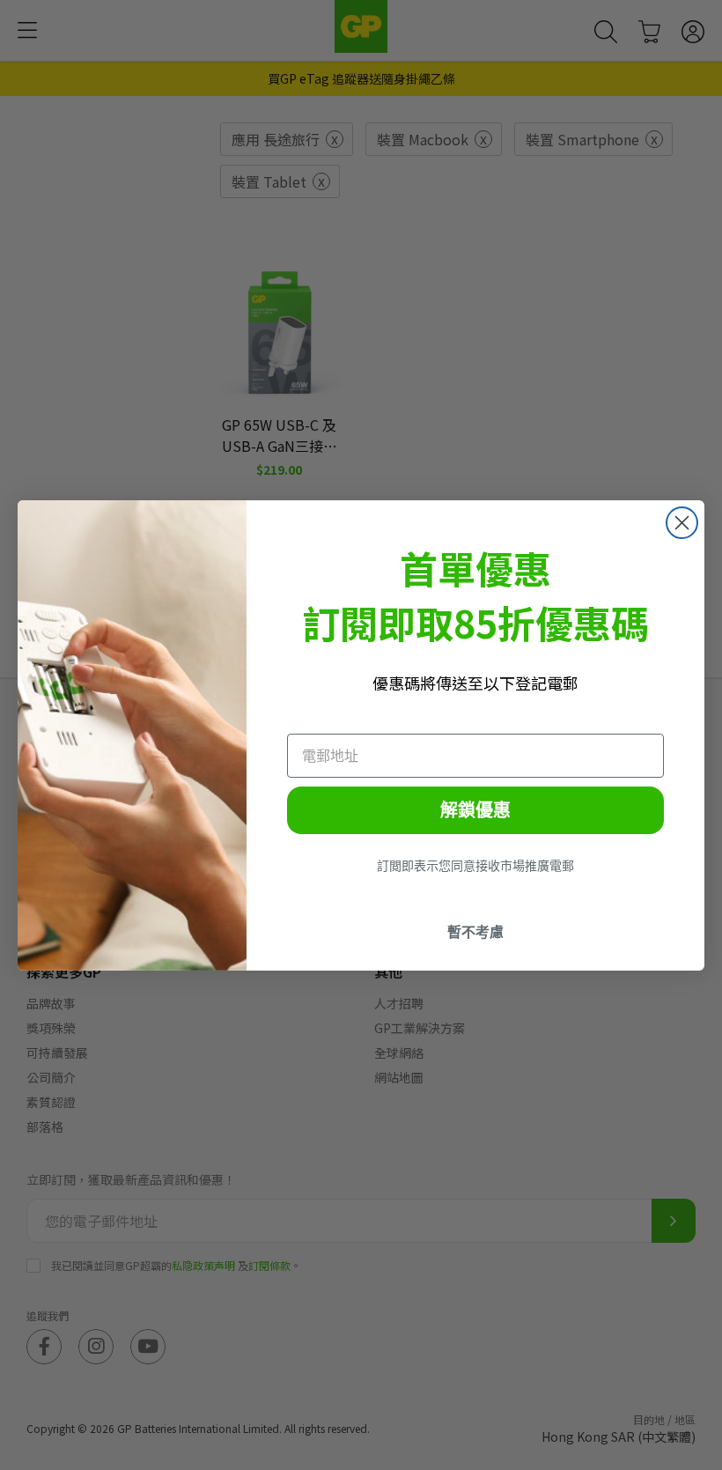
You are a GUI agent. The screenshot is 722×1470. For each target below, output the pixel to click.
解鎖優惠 (475, 810)
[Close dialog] (682, 522)
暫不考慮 (475, 931)
